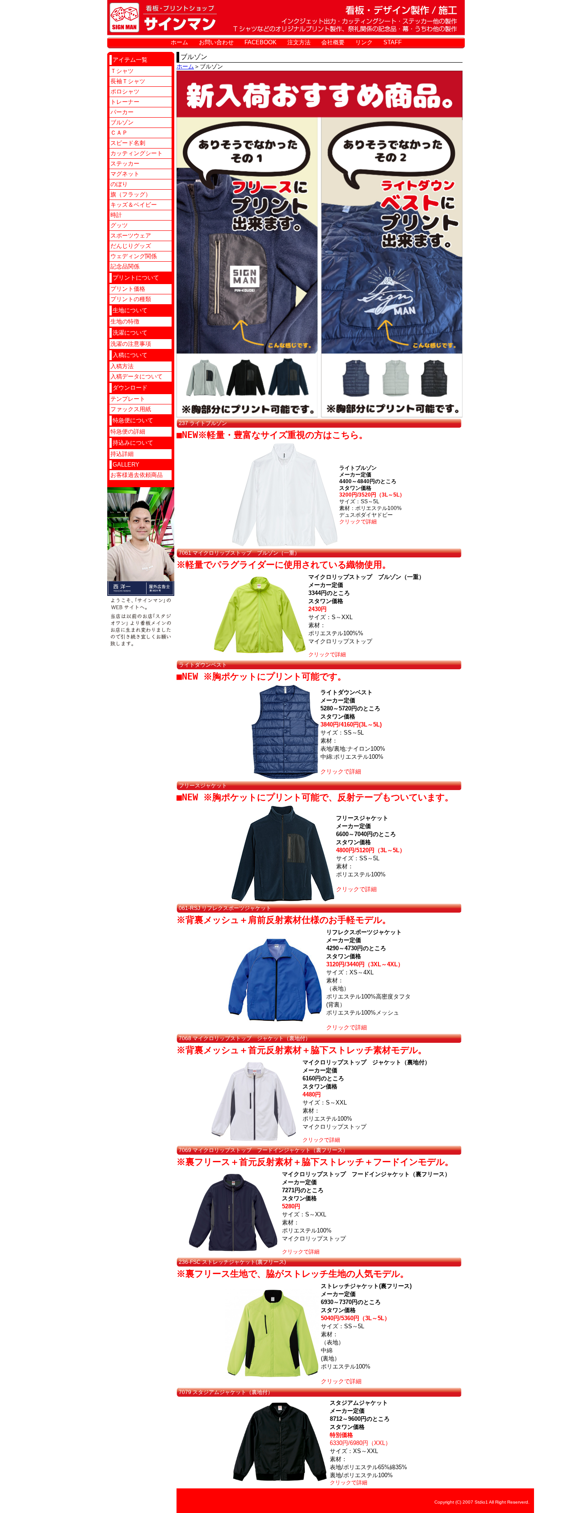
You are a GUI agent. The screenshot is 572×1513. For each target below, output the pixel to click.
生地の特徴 (124, 321)
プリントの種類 (130, 299)
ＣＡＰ (119, 132)
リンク (364, 42)
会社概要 (333, 42)
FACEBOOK (260, 42)
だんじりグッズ (130, 245)
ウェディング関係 (133, 256)
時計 (116, 215)
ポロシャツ (124, 91)
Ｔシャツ (122, 71)
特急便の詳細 (127, 431)
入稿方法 (122, 366)
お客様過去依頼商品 (136, 475)
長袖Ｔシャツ (127, 81)
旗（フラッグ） (130, 194)
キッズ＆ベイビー (133, 204)
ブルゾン (122, 122)
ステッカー (124, 163)
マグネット (124, 173)
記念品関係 (124, 266)
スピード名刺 (127, 143)
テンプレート (127, 398)
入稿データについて (136, 376)
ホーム (179, 42)
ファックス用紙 (130, 409)
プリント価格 (127, 288)
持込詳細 (122, 453)
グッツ (119, 225)
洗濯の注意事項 (130, 343)
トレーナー (124, 101)
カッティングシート (136, 153)
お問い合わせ (216, 42)
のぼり (119, 184)
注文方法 (299, 42)
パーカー (122, 112)
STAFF (392, 42)
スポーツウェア (130, 235)
